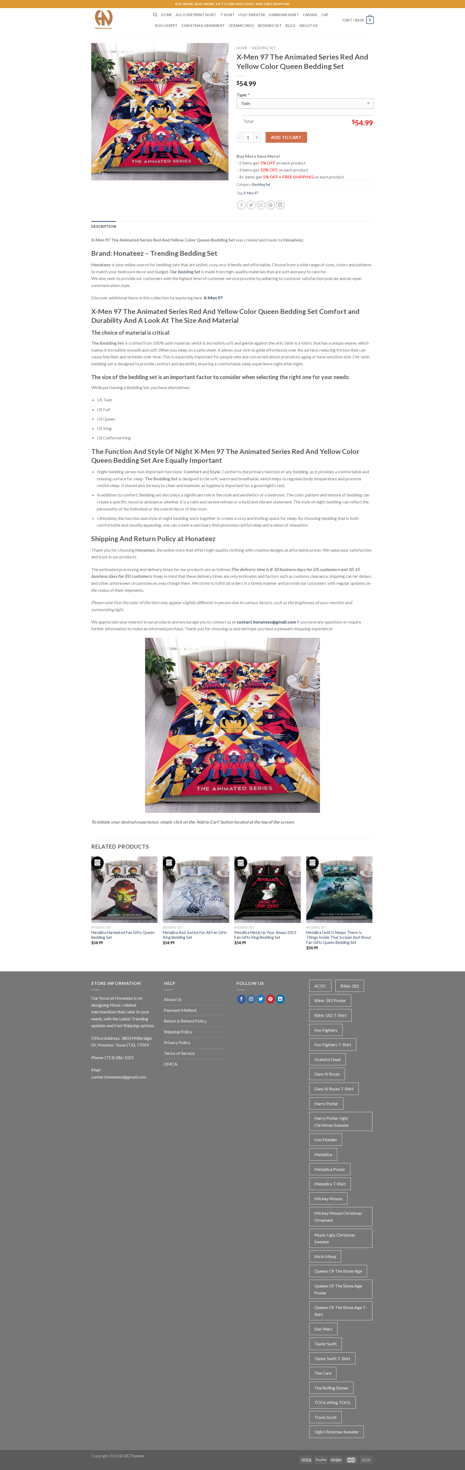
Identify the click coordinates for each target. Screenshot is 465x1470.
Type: (243, 94)
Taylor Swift (325, 1343)
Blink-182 (349, 985)
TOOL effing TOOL (332, 1402)
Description (103, 226)
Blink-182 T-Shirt (330, 1015)
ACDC (320, 985)
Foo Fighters (325, 1029)
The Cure (322, 1373)
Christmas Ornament (203, 25)
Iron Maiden (325, 1139)
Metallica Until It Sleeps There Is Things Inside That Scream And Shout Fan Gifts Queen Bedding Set (338, 937)
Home (166, 15)
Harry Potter (326, 1103)
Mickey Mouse (328, 1198)
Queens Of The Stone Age (338, 1270)
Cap (325, 15)
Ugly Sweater (251, 15)
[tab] (103, 226)
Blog (290, 25)
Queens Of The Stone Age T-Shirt (340, 1311)
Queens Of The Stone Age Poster (338, 1289)
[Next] (372, 908)
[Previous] (91, 908)
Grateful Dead (327, 1059)
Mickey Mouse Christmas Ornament (338, 1216)
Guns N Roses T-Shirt (334, 1088)
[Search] (155, 15)
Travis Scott (325, 1417)
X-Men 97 (251, 193)
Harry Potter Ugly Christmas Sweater (331, 1121)
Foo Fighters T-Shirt (332, 1044)
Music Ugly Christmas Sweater (334, 1238)
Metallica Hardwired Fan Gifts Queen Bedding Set (122, 935)
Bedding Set (270, 25)
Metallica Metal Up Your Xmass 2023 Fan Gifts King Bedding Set (265, 935)
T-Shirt (227, 15)
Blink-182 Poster (330, 1000)
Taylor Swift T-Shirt (332, 1358)
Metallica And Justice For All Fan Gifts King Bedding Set (195, 935)
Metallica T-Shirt (330, 1183)
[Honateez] (118, 20)
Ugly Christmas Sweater (336, 1431)
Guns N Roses (327, 1073)
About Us (308, 25)
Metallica (323, 1154)
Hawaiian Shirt (284, 15)
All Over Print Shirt (196, 15)
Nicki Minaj (325, 1256)
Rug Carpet (166, 25)
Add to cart (286, 137)
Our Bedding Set (185, 271)
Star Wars (323, 1328)
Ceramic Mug (241, 25)
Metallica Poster (329, 1169)
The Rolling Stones (331, 1387)
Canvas (310, 15)
